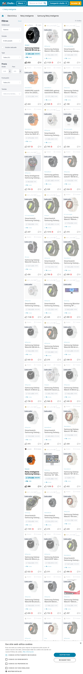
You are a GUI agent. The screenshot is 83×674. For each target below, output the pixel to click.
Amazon (27, 45)
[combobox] (12, 94)
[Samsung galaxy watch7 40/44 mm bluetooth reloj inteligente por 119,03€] (72, 170)
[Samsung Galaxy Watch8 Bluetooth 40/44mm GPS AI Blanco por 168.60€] (33, 595)
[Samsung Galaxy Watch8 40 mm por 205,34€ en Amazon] (33, 44)
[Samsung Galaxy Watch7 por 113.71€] (72, 636)
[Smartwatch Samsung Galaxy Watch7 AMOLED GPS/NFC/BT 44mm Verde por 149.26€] (72, 44)
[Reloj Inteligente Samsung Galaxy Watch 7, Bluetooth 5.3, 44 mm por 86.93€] (33, 170)
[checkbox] (3, 47)
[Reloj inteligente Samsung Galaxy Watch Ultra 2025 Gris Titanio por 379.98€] (33, 468)
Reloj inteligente (10, 9)
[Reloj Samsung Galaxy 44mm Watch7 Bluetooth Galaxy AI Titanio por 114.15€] (33, 636)
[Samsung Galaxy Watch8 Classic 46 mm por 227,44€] (33, 256)
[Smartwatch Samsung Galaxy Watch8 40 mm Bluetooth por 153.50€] (33, 425)
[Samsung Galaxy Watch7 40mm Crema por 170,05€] (72, 213)
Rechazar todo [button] (65, 660)
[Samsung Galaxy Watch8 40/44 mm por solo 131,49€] (72, 341)
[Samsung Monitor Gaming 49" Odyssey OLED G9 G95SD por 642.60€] (72, 298)
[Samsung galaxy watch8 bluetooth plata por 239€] (72, 128)
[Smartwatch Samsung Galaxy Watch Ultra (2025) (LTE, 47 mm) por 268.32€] (52, 128)
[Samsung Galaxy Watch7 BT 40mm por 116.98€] (72, 425)
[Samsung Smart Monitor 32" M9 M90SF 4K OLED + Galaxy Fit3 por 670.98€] (52, 468)
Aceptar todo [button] (65, 655)
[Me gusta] (26, 62)
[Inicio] (3, 16)
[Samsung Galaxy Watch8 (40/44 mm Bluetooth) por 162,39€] (33, 341)
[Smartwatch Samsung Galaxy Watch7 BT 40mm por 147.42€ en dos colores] (72, 553)
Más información (28, 652)
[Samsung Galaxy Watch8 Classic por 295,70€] (52, 383)
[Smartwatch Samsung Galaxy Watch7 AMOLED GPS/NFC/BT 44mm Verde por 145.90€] (52, 213)
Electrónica (12, 16)
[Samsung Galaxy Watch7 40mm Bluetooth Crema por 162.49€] (52, 636)
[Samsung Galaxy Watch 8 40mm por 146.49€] (72, 383)
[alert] (41, 657)
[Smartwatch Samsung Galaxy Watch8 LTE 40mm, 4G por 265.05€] (52, 425)
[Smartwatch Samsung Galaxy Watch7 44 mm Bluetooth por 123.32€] (52, 298)
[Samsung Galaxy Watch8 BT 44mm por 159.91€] (52, 553)
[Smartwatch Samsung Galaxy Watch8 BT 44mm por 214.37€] (52, 510)
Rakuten (27, 469)
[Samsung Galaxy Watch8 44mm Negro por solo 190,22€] (52, 595)
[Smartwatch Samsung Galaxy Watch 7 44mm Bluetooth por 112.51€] (52, 256)
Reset (20, 21)
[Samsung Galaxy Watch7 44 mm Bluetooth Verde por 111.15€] (72, 510)
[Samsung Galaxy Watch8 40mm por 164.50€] (33, 553)
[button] (28, 671)
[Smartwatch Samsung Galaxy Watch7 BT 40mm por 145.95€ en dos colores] (72, 256)
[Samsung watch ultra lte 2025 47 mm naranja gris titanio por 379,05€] (33, 128)
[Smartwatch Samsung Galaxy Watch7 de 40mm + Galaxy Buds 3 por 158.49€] (33, 510)
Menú (20, 3)
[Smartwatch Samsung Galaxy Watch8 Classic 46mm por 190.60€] (33, 298)
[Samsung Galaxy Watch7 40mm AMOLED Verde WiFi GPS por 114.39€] (72, 595)
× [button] (80, 643)
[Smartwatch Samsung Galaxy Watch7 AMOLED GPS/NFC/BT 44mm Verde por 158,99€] (33, 213)
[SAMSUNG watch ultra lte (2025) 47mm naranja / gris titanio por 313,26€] (33, 86)
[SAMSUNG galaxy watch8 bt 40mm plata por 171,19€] (52, 86)
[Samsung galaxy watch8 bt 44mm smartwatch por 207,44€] (52, 170)
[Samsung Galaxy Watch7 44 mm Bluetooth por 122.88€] (52, 341)
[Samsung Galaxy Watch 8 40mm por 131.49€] (33, 383)
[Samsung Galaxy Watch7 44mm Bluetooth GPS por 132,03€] (72, 86)
